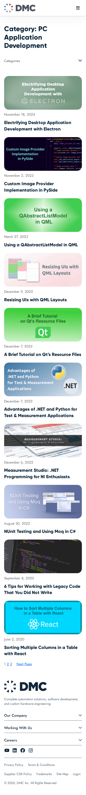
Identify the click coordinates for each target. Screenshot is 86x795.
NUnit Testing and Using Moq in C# (40, 531)
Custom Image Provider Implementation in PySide (31, 187)
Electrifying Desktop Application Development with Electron (37, 126)
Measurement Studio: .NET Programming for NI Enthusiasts (37, 473)
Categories (12, 60)
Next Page (24, 664)
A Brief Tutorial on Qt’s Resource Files (42, 354)
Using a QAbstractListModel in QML (41, 244)
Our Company (15, 715)
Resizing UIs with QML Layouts (35, 299)
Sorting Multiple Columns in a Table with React (41, 651)
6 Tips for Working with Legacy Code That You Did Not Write (42, 589)
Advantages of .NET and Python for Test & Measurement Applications (40, 412)
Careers (10, 740)
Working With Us (18, 727)
